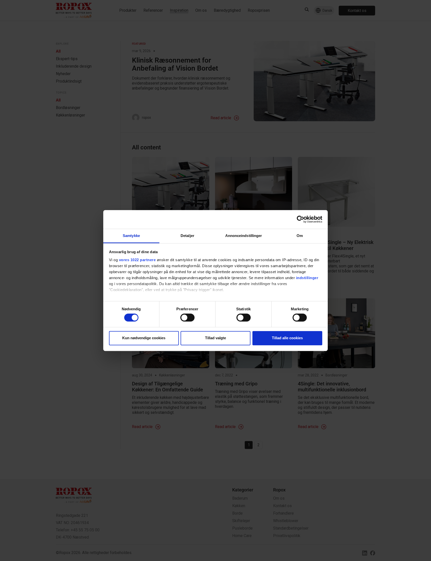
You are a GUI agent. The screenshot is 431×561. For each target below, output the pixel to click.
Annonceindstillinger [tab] (243, 235)
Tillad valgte (215, 338)
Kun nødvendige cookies (143, 338)
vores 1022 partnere (137, 260)
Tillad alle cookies (287, 338)
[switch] (187, 318)
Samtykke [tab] (131, 235)
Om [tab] (300, 235)
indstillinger (307, 278)
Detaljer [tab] (187, 235)
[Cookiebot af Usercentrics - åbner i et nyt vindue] (300, 219)
